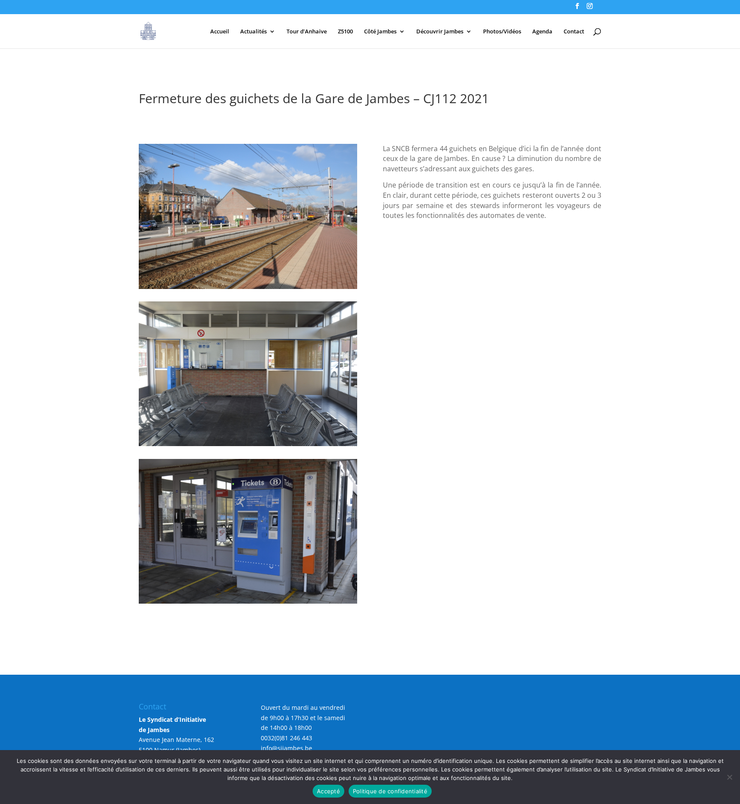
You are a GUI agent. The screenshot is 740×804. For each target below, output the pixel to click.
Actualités (253, 31)
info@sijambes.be (286, 748)
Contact (574, 31)
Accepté (328, 791)
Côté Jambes (380, 31)
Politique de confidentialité (390, 791)
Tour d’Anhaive (306, 31)
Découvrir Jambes (439, 31)
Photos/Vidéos (502, 31)
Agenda (542, 31)
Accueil (219, 31)
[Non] (729, 777)
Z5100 (345, 31)
